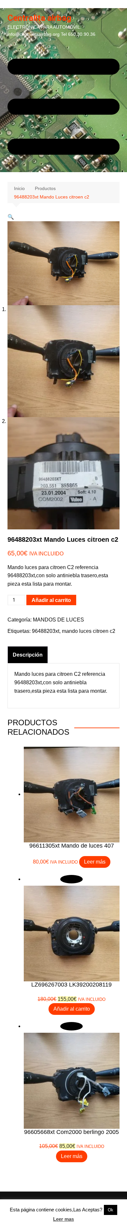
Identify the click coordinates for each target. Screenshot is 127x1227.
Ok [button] (110, 1209)
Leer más (95, 862)
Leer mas (63, 1219)
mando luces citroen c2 (88, 631)
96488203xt (45, 631)
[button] (10, 217)
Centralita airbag (39, 18)
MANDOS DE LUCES (58, 619)
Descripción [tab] (28, 655)
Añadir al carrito (51, 600)
